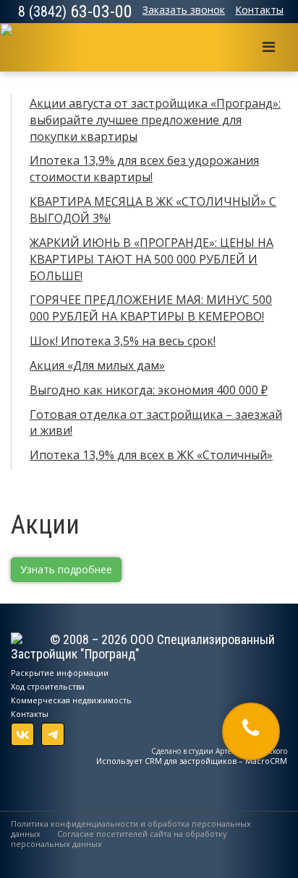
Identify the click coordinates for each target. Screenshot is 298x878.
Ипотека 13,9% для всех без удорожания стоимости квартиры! (144, 168)
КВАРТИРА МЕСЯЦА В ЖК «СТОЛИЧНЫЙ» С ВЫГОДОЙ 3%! (153, 210)
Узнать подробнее (66, 569)
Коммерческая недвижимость (71, 700)
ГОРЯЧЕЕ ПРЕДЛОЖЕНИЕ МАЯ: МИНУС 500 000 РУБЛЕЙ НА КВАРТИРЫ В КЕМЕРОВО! (151, 308)
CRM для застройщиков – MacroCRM (216, 760)
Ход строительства (48, 686)
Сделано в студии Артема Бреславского (219, 751)
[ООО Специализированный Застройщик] (19, 42)
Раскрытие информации (59, 672)
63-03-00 (75, 11)
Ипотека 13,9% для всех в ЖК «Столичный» (151, 455)
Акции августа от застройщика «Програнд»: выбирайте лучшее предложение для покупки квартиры (155, 119)
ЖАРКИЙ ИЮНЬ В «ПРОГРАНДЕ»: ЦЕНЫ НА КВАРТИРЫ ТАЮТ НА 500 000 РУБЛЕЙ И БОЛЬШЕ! (151, 259)
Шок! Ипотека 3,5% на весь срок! (123, 341)
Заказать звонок (183, 10)
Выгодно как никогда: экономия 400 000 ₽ (149, 390)
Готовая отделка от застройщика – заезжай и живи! (156, 423)
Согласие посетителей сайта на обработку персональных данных (119, 838)
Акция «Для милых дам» (97, 365)
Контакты (259, 10)
